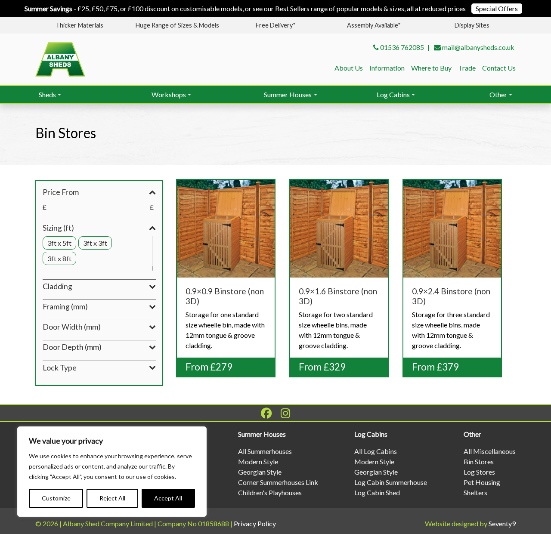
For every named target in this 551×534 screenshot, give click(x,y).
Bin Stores (479, 461)
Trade (467, 68)
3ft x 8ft (59, 258)
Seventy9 (502, 523)
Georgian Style (260, 472)
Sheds (47, 94)
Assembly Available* (374, 25)
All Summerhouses (265, 451)
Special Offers (497, 8)
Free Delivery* (276, 25)
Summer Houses (288, 94)
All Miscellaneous (490, 451)
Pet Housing (482, 482)
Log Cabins (393, 94)
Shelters (475, 492)
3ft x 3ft (95, 243)
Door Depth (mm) (72, 347)
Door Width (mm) (72, 326)
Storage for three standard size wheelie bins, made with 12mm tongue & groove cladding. (451, 318)
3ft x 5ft (59, 243)
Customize (56, 498)
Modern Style (258, 461)
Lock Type (60, 367)
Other (498, 94)
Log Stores (479, 472)
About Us (348, 68)
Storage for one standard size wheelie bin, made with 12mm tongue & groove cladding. (225, 318)
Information (387, 68)
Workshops (169, 94)
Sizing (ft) (58, 227)
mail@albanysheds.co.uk (478, 47)
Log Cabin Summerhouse (390, 482)
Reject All (112, 498)
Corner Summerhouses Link (278, 482)
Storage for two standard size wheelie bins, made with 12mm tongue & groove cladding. (338, 318)
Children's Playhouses (270, 492)
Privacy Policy (255, 523)
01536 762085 (402, 47)
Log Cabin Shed (377, 492)
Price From (61, 192)
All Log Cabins (375, 451)
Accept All (168, 498)
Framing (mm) (65, 306)
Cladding (57, 286)
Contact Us (499, 68)
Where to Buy (431, 68)
